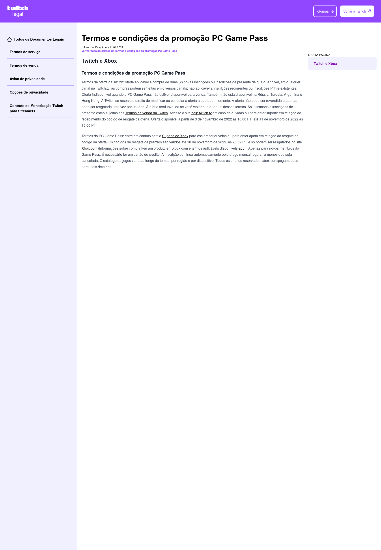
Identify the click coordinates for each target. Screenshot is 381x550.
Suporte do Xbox (175, 135)
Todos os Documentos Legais (39, 39)
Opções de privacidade (29, 92)
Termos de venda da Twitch (146, 112)
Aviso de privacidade (27, 78)
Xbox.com (89, 148)
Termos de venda (24, 65)
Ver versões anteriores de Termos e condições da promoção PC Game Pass (129, 51)
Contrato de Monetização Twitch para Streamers (36, 108)
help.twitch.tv (201, 112)
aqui (242, 148)
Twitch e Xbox (325, 63)
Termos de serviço (25, 51)
